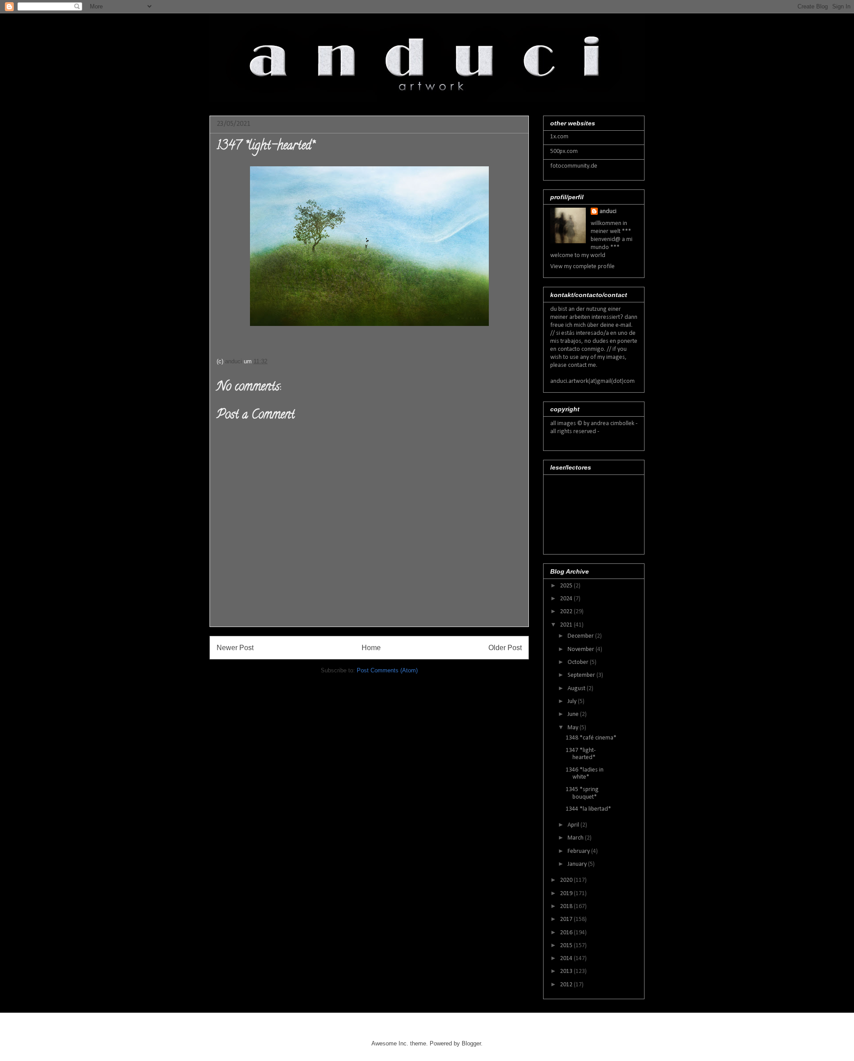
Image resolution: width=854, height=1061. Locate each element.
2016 (567, 932)
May (574, 727)
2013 (567, 971)
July (573, 701)
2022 (567, 611)
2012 (567, 984)
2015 (567, 945)
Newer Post (235, 647)
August (577, 688)
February (579, 851)
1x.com (559, 136)
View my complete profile (582, 266)
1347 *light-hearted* (581, 754)
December (581, 636)
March (576, 838)
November (582, 649)
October (579, 662)
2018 (567, 906)
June (574, 714)
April (574, 825)
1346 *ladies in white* (585, 774)
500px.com (564, 151)
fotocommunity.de (573, 166)
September (582, 675)
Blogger (471, 1043)
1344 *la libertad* (588, 809)
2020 (567, 880)
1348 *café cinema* (591, 738)
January (578, 864)
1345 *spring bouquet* (582, 793)
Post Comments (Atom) (387, 670)
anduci (608, 211)
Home (371, 647)
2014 (567, 958)
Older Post (505, 647)
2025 (567, 586)
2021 (567, 625)
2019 (567, 893)
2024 (567, 598)
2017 (567, 919)
